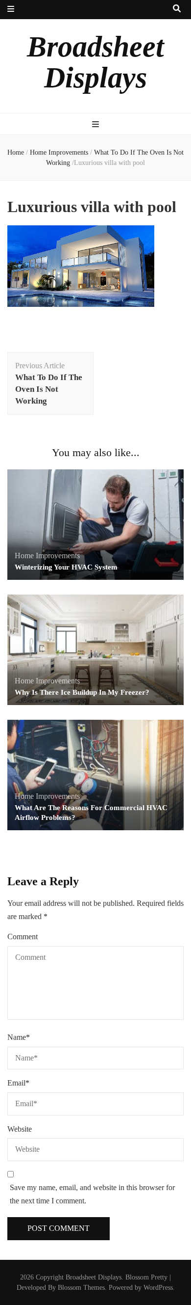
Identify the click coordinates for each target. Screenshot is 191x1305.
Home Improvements (59, 152)
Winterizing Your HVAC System (66, 567)
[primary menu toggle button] (95, 125)
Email (18, 1083)
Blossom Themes (81, 1287)
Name (18, 1037)
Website (19, 1129)
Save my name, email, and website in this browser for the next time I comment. (92, 1194)
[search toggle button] (177, 9)
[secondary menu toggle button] (10, 9)
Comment (22, 936)
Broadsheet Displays (95, 62)
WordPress (158, 1287)
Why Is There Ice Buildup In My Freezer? (82, 692)
